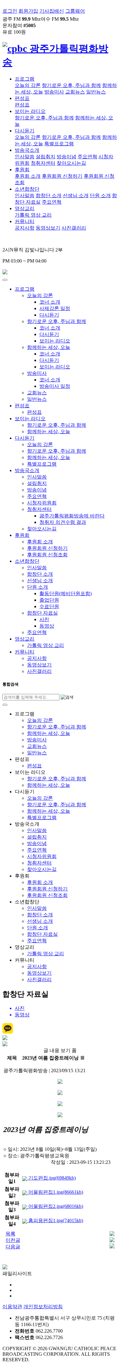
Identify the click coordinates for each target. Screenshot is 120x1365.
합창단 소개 (49, 195)
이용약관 (12, 1306)
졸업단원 (49, 600)
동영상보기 (48, 227)
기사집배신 (51, 11)
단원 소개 (100, 195)
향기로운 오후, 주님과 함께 (71, 85)
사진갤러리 (74, 227)
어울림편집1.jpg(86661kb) (55, 1192)
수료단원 (49, 606)
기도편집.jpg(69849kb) (51, 1177)
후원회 (22, 169)
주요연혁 (87, 156)
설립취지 (45, 156)
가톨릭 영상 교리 (33, 215)
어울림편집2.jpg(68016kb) (55, 1206)
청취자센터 (43, 163)
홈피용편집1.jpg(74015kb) (55, 1220)
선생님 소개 (76, 195)
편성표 (22, 98)
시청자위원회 (42, 502)
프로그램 (24, 78)
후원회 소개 (28, 176)
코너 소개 (49, 302)
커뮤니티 (24, 221)
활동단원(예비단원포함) (65, 593)
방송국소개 (27, 150)
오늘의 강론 (28, 85)
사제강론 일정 (54, 308)
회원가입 (28, 11)
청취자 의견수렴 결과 (62, 522)
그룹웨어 (75, 11)
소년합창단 (27, 189)
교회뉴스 (75, 91)
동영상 (46, 626)
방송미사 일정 (54, 386)
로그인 (9, 11)
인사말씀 (24, 156)
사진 (44, 619)
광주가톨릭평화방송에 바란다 (72, 515)
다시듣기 (24, 130)
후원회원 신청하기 (62, 176)
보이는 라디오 (30, 111)
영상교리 (24, 208)
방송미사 (54, 91)
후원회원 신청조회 (47, 554)
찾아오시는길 (71, 163)
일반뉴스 (96, 91)
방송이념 (66, 156)
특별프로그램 (59, 143)
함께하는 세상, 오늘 (48, 347)
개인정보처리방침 (43, 1306)
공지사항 (24, 227)
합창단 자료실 (42, 613)
